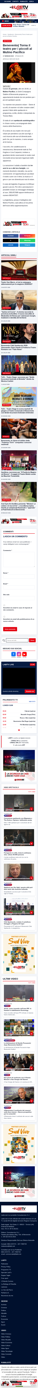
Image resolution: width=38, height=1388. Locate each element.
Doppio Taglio (5, 1275)
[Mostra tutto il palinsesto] (19, 730)
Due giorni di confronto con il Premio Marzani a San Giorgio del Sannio (17, 1078)
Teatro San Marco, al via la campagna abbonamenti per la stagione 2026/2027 (16, 283)
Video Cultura (5, 1345)
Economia (4, 1319)
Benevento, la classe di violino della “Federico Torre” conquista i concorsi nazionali (16, 442)
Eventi (3, 1325)
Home (4, 34)
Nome (5, 573)
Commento (7, 550)
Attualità (4, 1313)
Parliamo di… (5, 1293)
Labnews (4, 1287)
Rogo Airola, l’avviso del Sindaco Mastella (21, 25)
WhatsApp (27, 240)
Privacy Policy (5, 1267)
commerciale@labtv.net (13, 1254)
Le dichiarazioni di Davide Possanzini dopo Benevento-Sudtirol (17, 1044)
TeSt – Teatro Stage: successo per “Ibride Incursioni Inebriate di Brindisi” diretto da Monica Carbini (17, 379)
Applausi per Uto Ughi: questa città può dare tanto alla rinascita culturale (18, 888)
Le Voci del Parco (7, 1290)
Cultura (3, 1316)
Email (5, 584)
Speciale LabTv (6, 1272)
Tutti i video (31, 791)
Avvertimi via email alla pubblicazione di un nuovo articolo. (18, 620)
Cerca (31, 1)
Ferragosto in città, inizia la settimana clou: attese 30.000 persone (17, 853)
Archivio (3, 1304)
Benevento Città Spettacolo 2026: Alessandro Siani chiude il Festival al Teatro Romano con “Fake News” (18, 347)
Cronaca (4, 1307)
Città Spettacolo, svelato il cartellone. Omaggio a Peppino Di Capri (17, 923)
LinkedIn (10, 245)
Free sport (4, 1278)
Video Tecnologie (7, 1351)
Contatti (15, 1)
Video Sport (5, 1348)
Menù (6, 21)
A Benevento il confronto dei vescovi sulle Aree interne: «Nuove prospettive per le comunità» (18, 1112)
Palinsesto (4, 1264)
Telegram (27, 245)
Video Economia (6, 1342)
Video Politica (5, 1337)
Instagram (27, 236)
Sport (3, 1322)
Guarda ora (30, 691)
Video (3, 1357)
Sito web (6, 594)
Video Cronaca (6, 1334)
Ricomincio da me (7, 1295)
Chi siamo (7, 1)
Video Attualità (6, 1340)
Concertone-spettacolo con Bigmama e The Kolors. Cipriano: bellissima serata (18, 819)
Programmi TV (6, 1269)
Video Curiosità (6, 1354)
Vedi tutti (32, 701)
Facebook (11, 236)
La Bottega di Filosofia (8, 1284)
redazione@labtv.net (8, 1246)
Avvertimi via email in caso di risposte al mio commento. (17, 609)
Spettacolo (11, 34)
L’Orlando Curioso (7, 1281)
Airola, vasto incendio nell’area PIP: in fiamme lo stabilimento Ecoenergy (17, 1009)
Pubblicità (24, 1)
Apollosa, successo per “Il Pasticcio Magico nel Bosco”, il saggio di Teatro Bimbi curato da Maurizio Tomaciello (18, 474)
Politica (3, 1310)
